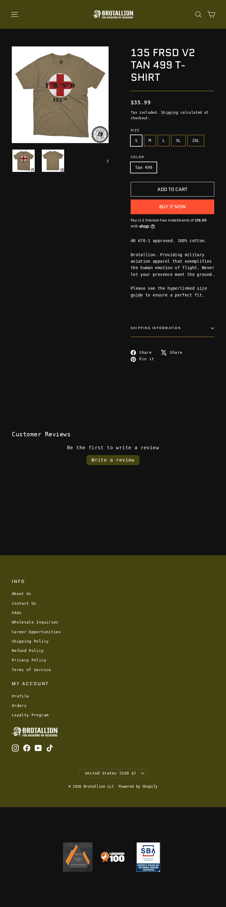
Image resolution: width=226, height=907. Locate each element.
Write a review (113, 460)
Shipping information (156, 328)
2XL (196, 140)
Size (135, 130)
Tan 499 (143, 167)
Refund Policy (28, 650)
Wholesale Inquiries (35, 622)
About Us (21, 593)
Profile (20, 696)
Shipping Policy (30, 641)
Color (137, 157)
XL (178, 140)
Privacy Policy (29, 660)
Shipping (169, 112)
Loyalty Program (30, 715)
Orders (19, 705)
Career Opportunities (36, 632)
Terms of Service (31, 670)
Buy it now (172, 206)
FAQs (16, 613)
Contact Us (24, 603)
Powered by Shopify (138, 786)
